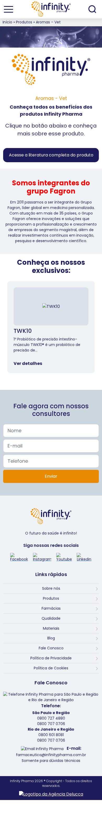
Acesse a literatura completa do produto (51, 155)
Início (7, 22)
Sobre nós (51, 588)
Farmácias (51, 608)
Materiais (51, 628)
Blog (51, 638)
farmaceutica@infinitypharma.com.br (51, 754)
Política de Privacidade (51, 658)
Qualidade (51, 618)
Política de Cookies (51, 668)
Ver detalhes (28, 363)
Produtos (24, 22)
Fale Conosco (51, 648)
